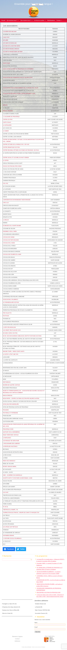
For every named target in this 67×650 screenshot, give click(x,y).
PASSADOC (6, 410)
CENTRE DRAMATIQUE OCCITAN (11, 147)
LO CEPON (5, 160)
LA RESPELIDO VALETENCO (10, 446)
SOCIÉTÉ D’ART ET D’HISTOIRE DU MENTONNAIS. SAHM (17, 478)
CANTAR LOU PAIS (7, 119)
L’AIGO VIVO (6, 37)
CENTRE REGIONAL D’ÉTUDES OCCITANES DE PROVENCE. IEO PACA (21, 150)
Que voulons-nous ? (26, 20)
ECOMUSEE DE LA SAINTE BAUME (12, 225)
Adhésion (17, 641)
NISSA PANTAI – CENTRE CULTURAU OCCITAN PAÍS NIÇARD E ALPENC (21, 398)
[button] (18, 20)
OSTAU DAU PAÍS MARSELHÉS (11, 404)
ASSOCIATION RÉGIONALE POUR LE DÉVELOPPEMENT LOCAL (19, 93)
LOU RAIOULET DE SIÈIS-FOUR (11, 440)
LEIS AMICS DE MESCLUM (9, 43)
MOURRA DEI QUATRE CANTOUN (11, 385)
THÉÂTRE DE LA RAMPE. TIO (10, 509)
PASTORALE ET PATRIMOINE (10, 412)
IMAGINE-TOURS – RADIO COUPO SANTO (13, 351)
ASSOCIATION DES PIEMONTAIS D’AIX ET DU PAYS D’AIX (18, 77)
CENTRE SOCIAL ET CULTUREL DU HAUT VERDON (16, 157)
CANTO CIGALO (7, 122)
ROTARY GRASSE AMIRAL (9, 466)
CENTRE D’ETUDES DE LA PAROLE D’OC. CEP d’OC (16, 144)
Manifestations (51, 20)
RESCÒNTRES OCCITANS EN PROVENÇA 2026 (48, 592)
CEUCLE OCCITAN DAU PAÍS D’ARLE (12, 166)
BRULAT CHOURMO (8, 110)
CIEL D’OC (5, 183)
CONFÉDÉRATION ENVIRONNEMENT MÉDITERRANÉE (16, 199)
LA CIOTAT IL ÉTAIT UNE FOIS (10, 354)
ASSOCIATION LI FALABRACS (10, 299)
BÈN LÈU (5, 105)
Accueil (3, 20)
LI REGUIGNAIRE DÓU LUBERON (11, 443)
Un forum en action (39, 20)
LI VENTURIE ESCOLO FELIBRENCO (12, 538)
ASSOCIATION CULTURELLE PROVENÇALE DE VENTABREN (18, 69)
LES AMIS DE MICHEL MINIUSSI (11, 48)
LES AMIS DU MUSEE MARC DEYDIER (12, 51)
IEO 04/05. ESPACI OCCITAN (10, 333)
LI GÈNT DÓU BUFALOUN (9, 327)
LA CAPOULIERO (7, 125)
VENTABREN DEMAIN (8, 535)
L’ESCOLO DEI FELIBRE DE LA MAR (12, 254)
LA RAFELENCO (7, 437)
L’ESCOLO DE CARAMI (8, 237)
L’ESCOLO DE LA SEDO (9, 243)
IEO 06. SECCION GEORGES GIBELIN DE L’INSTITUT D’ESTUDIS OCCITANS (22, 336)
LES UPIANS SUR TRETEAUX (10, 527)
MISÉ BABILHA (7, 382)
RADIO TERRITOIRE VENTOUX (11, 435)
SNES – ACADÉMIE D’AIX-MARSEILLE (12, 475)
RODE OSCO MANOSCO (9, 460)
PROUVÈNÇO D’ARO (8, 429)
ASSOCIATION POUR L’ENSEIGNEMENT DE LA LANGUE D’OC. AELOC (20, 87)
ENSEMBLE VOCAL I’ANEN (10, 231)
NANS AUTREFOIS (7, 395)
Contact (59, 20)
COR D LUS (6, 202)
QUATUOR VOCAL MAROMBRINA (11, 432)
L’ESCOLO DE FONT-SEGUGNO (11, 240)
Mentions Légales (17, 636)
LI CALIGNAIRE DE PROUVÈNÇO (11, 116)
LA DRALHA (6, 220)
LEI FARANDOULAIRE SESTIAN (11, 302)
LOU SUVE (5, 492)
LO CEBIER (6, 131)
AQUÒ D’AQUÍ (6, 63)
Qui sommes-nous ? (12, 20)
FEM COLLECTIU (7, 313)
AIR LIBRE (5, 40)
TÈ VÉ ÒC (5, 506)
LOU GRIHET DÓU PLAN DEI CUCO (12, 330)
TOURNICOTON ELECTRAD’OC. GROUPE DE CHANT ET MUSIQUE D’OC (21, 512)
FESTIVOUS (6, 315)
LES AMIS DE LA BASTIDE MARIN (11, 46)
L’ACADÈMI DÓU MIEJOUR (9, 31)
